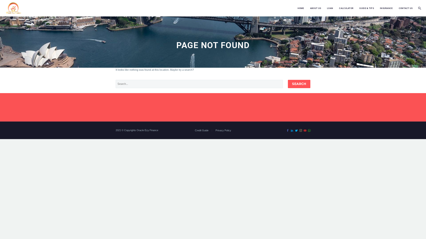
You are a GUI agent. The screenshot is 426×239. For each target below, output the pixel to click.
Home (301, 8)
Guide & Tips (366, 8)
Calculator (346, 8)
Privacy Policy (223, 130)
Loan (330, 8)
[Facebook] (287, 130)
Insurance (386, 8)
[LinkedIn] (292, 130)
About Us (315, 8)
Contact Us (406, 8)
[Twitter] (296, 130)
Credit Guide (202, 130)
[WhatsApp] (309, 130)
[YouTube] (305, 130)
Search (299, 84)
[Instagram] (300, 130)
